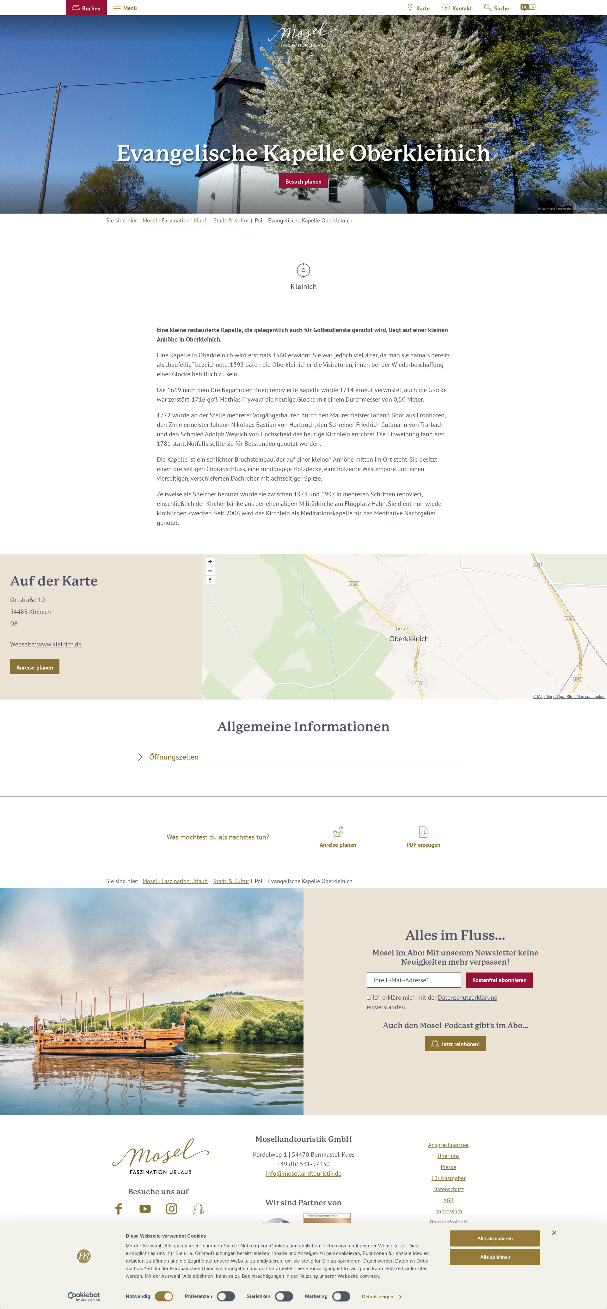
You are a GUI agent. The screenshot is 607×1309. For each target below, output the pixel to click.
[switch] (226, 1296)
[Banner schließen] (554, 1232)
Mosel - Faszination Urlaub (175, 220)
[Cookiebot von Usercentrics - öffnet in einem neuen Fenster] (84, 1296)
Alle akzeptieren (495, 1238)
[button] (86, 7)
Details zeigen (377, 1296)
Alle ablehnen (495, 1257)
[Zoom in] (210, 561)
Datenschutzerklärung (468, 997)
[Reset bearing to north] (210, 580)
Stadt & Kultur (231, 220)
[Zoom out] (210, 570)
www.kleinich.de (59, 644)
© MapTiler (542, 696)
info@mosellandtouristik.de (303, 1173)
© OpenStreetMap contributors (579, 696)
